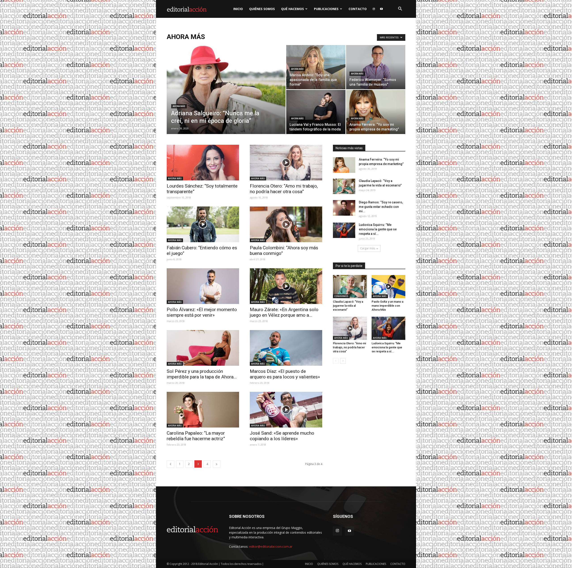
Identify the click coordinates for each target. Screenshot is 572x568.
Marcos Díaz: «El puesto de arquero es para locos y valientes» (285, 374)
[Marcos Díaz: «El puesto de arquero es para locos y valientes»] (286, 348)
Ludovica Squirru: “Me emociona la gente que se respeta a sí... (378, 229)
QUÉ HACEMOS (292, 9)
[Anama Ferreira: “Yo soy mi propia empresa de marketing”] (375, 112)
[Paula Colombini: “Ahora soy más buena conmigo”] (286, 224)
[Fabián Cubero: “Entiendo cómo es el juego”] (203, 224)
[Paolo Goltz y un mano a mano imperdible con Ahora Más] (389, 286)
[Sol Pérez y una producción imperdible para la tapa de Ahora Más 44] (203, 348)
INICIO (238, 9)
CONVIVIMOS (341, 296)
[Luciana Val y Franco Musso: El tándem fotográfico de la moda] (315, 112)
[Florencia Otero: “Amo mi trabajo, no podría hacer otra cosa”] (286, 162)
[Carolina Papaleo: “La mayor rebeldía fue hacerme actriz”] (203, 410)
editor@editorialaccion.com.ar (270, 546)
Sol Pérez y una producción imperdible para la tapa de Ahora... (202, 374)
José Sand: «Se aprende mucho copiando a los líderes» (282, 435)
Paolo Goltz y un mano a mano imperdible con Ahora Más (387, 305)
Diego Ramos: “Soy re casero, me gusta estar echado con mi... (381, 206)
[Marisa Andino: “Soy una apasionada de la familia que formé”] (315, 67)
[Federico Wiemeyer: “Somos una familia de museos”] (375, 67)
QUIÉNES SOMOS (262, 9)
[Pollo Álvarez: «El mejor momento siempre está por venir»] (203, 286)
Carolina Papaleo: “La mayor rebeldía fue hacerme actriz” (196, 435)
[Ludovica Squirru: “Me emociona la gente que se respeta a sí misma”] (344, 230)
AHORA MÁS (179, 106)
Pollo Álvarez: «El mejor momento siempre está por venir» (202, 312)
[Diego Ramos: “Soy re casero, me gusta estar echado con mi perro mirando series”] (344, 208)
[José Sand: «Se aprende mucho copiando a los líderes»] (286, 410)
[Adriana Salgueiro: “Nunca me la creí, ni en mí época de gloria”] (226, 96)
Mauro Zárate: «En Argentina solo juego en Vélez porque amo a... (284, 312)
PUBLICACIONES (326, 9)
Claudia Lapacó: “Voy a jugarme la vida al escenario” (348, 305)
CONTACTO (358, 9)
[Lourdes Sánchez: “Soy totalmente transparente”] (203, 162)
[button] (400, 9)
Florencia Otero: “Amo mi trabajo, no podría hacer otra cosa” (284, 188)
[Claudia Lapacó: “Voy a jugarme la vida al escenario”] (344, 186)
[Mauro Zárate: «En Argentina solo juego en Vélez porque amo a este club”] (286, 286)
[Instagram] (373, 9)
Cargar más (367, 248)
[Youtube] (381, 9)
